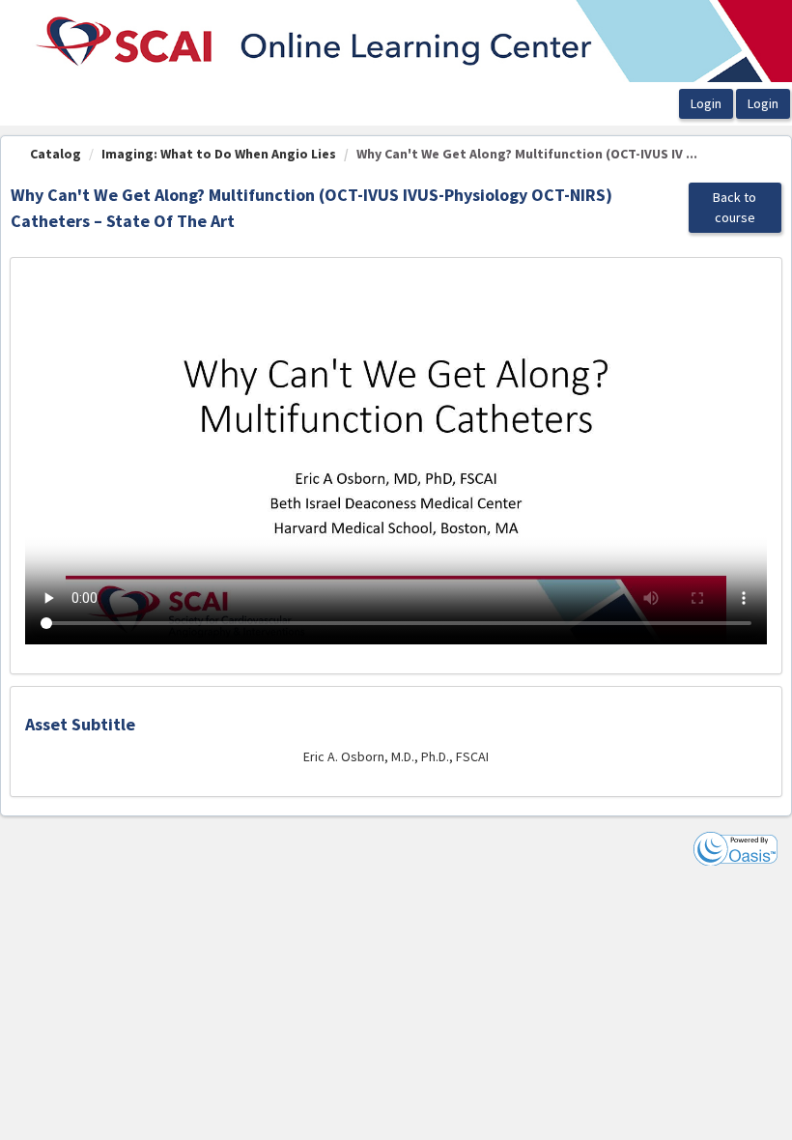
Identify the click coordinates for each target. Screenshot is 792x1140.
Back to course (734, 207)
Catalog (55, 153)
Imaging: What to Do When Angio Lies (218, 153)
